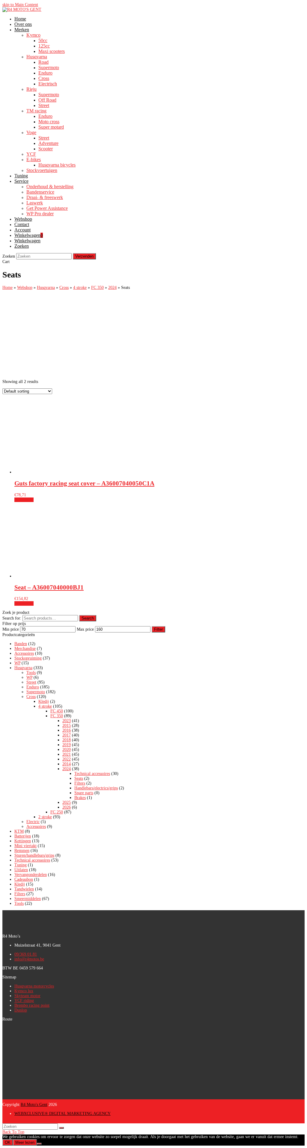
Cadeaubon (23, 879)
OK (7, 1142)
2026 (66, 807)
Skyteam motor (27, 995)
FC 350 (56, 716)
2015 (66, 725)
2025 (66, 802)
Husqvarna (23, 668)
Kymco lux (23, 991)
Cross (31, 696)
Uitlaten (21, 870)
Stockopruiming (28, 658)
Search (88, 618)
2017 (66, 735)
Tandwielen (24, 889)
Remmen (21, 850)
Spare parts (83, 793)
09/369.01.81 (25, 954)
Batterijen (22, 836)
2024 (66, 769)
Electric (33, 821)
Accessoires (24, 653)
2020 (66, 749)
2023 (66, 720)
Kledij (43, 701)
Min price (10, 629)
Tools (31, 672)
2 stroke (45, 817)
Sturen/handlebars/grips (34, 855)
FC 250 (56, 812)
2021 (66, 754)
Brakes (80, 797)
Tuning (20, 865)
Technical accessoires (92, 773)
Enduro (32, 687)
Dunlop (20, 1010)
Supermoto (35, 692)
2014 (66, 764)
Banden (20, 643)
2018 (66, 740)
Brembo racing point (31, 1005)
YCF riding (24, 1000)
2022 (66, 759)
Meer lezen (24, 1142)
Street (31, 682)
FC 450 (56, 711)
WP (17, 663)
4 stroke (45, 706)
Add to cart (24, 499)
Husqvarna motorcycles (34, 986)
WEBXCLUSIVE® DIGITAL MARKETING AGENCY (62, 1113)
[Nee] (39, 1144)
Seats (78, 778)
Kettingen (22, 841)
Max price (85, 629)
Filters (79, 783)
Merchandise (25, 648)
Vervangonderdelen (30, 874)
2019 (66, 744)
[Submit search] (61, 1128)
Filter (158, 629)
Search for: (11, 618)
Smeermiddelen (27, 898)
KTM (19, 831)
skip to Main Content (20, 4)
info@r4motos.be (29, 959)
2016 (66, 730)
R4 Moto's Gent (34, 1104)
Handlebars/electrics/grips (96, 788)
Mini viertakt (25, 845)
